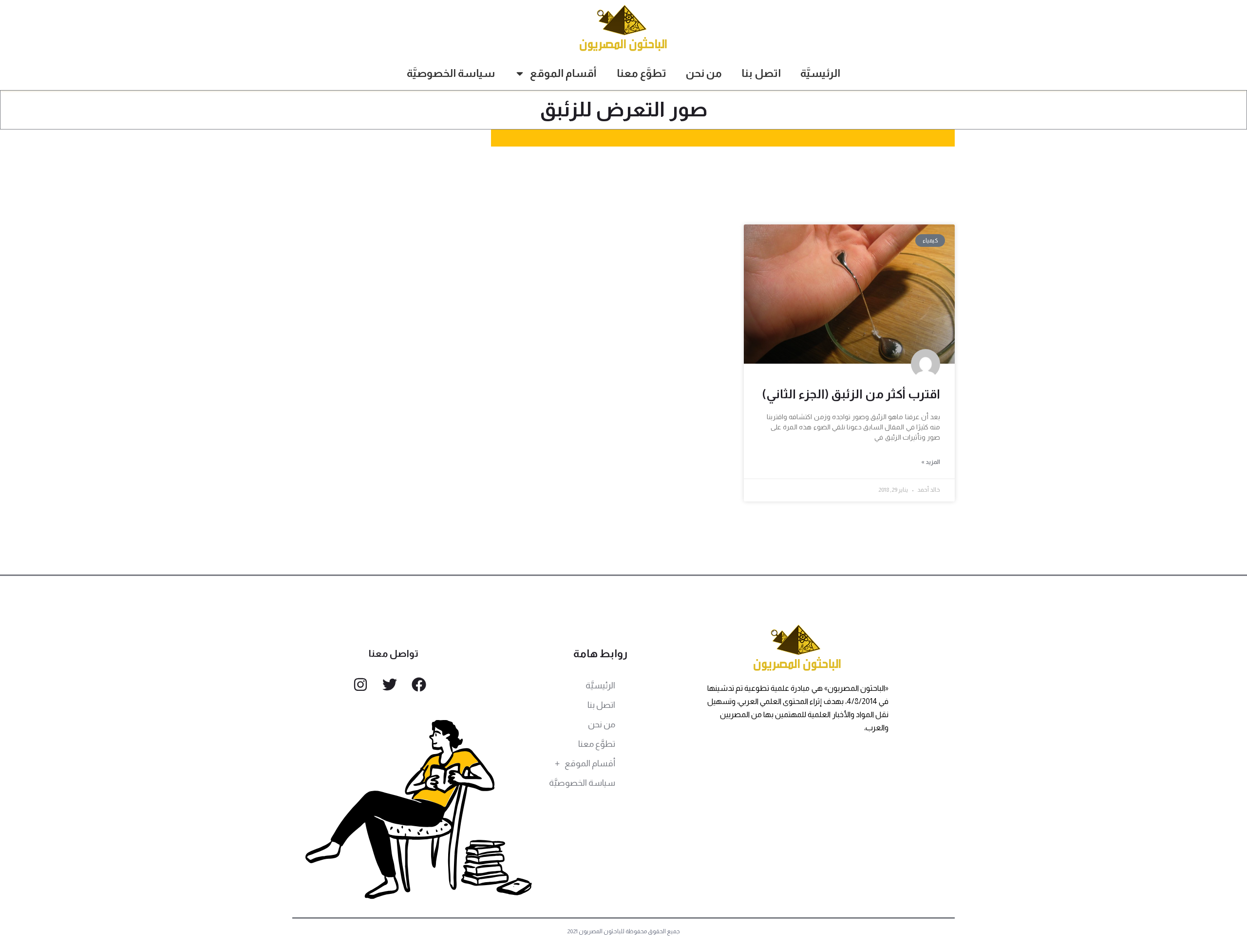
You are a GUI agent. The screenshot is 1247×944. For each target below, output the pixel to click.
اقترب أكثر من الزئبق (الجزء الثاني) (851, 394)
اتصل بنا (761, 73)
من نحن (704, 73)
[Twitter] (389, 684)
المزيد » (930, 462)
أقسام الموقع (563, 73)
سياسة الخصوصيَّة (451, 73)
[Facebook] (419, 684)
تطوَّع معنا (641, 73)
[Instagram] (360, 684)
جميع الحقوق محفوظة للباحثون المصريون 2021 (623, 931)
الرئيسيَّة (820, 73)
